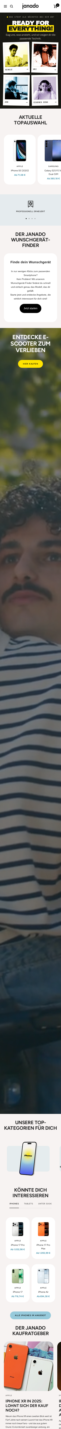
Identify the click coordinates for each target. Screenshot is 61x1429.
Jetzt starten (30, 308)
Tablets (28, 1204)
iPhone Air (43, 1292)
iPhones (14, 1204)
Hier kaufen (30, 364)
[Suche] (11, 6)
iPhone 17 (18, 1292)
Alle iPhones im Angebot (30, 1315)
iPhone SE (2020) (20, 170)
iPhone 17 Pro (18, 1245)
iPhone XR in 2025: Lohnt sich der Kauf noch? (27, 1406)
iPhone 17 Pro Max (43, 1247)
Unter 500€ (45, 1204)
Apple (20, 166)
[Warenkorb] (55, 6)
